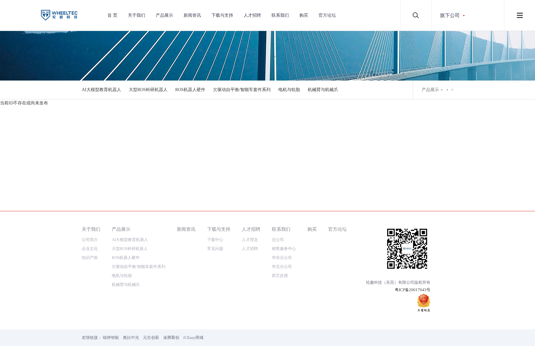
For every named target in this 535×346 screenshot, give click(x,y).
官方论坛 (327, 15)
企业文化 (90, 248)
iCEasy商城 (193, 337)
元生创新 (151, 337)
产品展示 (164, 15)
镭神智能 (111, 337)
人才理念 (250, 239)
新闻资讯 (192, 15)
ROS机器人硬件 (190, 89)
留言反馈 (280, 275)
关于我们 (136, 15)
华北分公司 (282, 266)
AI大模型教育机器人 (101, 89)
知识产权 (90, 257)
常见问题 (215, 248)
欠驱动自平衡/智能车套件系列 (242, 89)
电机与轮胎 (289, 89)
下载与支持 (222, 15)
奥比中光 (131, 337)
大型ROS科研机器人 (148, 89)
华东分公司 (282, 257)
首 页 (112, 15)
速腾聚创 (171, 337)
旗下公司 (450, 15)
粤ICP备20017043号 (412, 289)
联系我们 (280, 15)
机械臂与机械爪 (323, 89)
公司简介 (90, 239)
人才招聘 (252, 15)
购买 (303, 15)
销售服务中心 (284, 248)
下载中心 (215, 239)
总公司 (278, 239)
